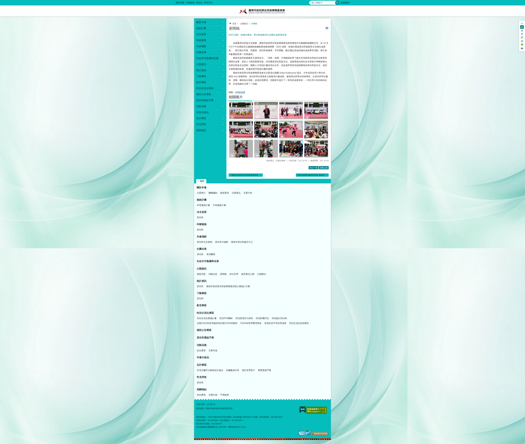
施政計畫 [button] (201, 28)
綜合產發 (201, 350)
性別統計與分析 (279, 318)
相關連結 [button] (201, 130)
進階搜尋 (345, 3)
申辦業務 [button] (201, 40)
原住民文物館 (221, 242)
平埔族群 (224, 395)
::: (1, 1)
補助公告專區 (203, 94)
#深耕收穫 (240, 92)
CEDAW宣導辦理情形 (251, 323)
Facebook (522, 34)
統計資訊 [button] (201, 70)
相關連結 (202, 389)
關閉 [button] (202, 181)
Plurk (522, 37)
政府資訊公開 (247, 274)
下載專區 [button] (201, 76)
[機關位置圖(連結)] (305, 434)
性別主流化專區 (205, 313)
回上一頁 (313, 168)
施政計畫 (202, 199)
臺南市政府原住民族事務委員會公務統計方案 (228, 286)
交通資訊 (236, 193)
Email (522, 48)
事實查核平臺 (264, 370)
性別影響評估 (262, 318)
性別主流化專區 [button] (205, 88)
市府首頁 (208, 3)
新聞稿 (254, 24)
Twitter (522, 41)
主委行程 (247, 193)
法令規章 (202, 212)
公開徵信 (261, 274)
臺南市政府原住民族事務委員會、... (246, 175)
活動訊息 (212, 274)
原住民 (200, 217)
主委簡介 (201, 193)
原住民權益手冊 (205, 100)
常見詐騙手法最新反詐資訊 (210, 370)
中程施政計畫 (219, 205)
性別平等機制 (226, 318)
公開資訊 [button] (201, 64)
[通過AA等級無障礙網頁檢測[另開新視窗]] (316, 410)
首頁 (234, 24)
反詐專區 (202, 364)
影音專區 (201, 82)
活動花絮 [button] (201, 106)
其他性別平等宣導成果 (275, 323)
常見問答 (202, 377)
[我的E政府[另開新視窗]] (303, 410)
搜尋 (311, 2)
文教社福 (212, 350)
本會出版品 (202, 112)
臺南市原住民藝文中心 (242, 242)
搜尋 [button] (337, 3)
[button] (241, 110)
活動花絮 (202, 345)
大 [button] (522, 30)
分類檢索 (190, 3)
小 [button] (522, 23)
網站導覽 (180, 3)
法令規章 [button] (201, 34)
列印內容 (327, 28)
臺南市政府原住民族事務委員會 (262, 10)
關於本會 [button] (201, 22)
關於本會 (202, 187)
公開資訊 (244, 24)
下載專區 (202, 293)
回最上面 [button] (324, 168)
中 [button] (522, 27)
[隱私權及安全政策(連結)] (319, 434)
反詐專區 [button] (201, 118)
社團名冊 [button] (201, 52)
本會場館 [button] (201, 46)
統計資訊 (202, 281)
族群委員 (224, 193)
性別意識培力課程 (244, 318)
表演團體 (210, 254)
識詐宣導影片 (248, 370)
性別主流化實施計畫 (207, 318)
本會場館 (202, 236)
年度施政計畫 (203, 205)
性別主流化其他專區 (299, 323)
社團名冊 (202, 249)
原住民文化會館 (204, 242)
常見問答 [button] (201, 124)
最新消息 (201, 274)
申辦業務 (202, 224)
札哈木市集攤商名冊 (207, 58)
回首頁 (199, 3)
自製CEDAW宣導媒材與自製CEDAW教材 (217, 323)
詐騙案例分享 (232, 370)
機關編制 (212, 193)
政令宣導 (234, 274)
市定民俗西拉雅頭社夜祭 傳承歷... (311, 175)
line (522, 45)
